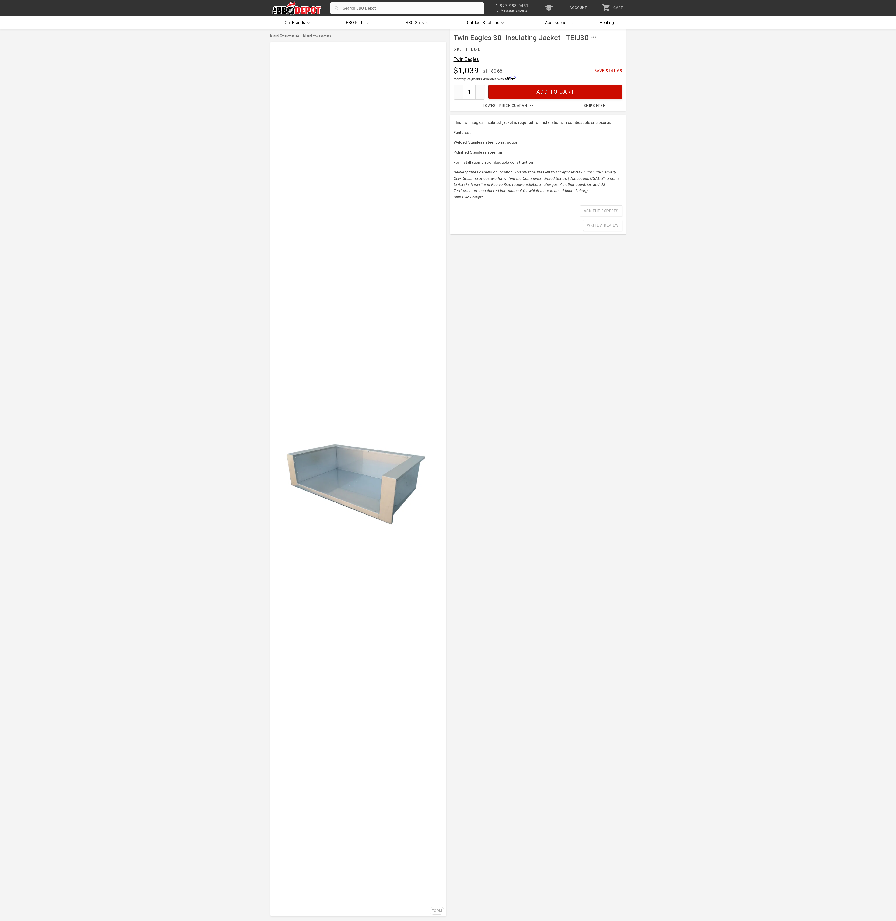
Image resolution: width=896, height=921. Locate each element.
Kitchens (483, 22)
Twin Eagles (466, 59)
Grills (415, 22)
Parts (355, 22)
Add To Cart (555, 92)
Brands (295, 22)
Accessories (557, 22)
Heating (606, 22)
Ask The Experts (601, 211)
